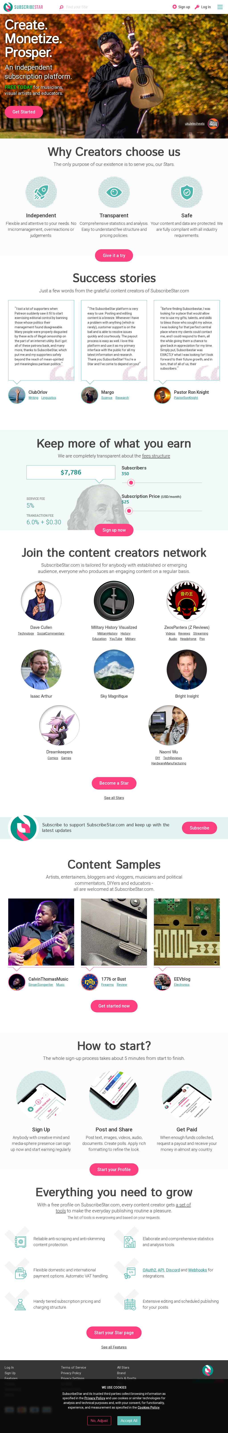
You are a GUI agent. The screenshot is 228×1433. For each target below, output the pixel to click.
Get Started (23, 112)
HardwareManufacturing (168, 763)
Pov (202, 639)
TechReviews (172, 758)
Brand (121, 1373)
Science (106, 398)
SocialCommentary (50, 633)
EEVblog (182, 979)
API (161, 1270)
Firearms (107, 984)
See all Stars (114, 798)
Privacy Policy (71, 1373)
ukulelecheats (195, 123)
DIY (157, 758)
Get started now (114, 1006)
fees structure (156, 456)
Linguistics (48, 398)
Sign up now (114, 530)
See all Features (114, 1347)
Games (66, 758)
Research (122, 398)
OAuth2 (149, 1270)
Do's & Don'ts (126, 1378)
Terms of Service (73, 1368)
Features (11, 1378)
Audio (173, 639)
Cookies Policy (148, 1407)
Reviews (184, 633)
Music (60, 984)
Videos (170, 633)
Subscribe (199, 828)
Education (99, 639)
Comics (53, 758)
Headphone (188, 639)
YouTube (116, 639)
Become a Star (114, 783)
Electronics (181, 984)
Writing (33, 398)
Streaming (200, 633)
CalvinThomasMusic (48, 979)
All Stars (123, 1368)
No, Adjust (99, 1420)
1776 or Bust (113, 979)
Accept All (129, 1420)
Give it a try (114, 255)
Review (122, 984)
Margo (107, 392)
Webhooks (197, 1270)
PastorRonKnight (186, 398)
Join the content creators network (114, 553)
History (125, 633)
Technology (26, 633)
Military (130, 639)
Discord (173, 1270)
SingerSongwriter (40, 984)
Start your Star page (114, 1332)
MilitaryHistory (108, 633)
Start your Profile (114, 1169)
